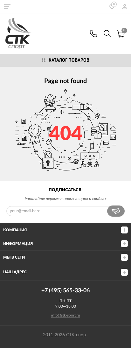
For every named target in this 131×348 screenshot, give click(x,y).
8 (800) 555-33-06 (93, 33)
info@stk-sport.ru (65, 315)
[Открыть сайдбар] (7, 6)
